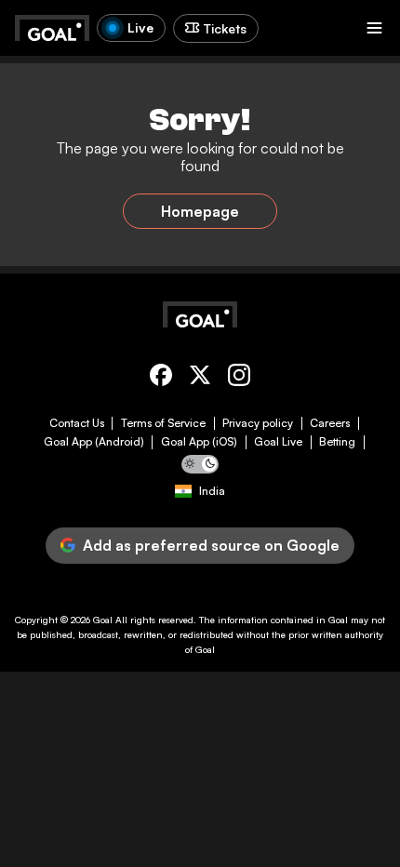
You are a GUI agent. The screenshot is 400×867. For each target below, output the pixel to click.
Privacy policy (257, 423)
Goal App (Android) (94, 441)
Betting (337, 441)
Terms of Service (163, 423)
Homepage (200, 211)
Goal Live (278, 441)
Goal (103, 619)
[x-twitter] (200, 378)
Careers (330, 423)
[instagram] (239, 378)
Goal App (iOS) (199, 441)
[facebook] (161, 378)
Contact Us (76, 423)
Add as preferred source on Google (211, 545)
